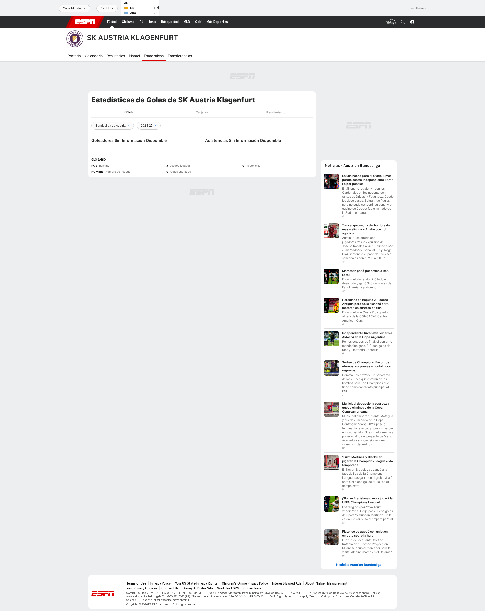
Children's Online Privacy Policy (245, 583)
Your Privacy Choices (141, 588)
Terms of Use (136, 583)
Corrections (252, 588)
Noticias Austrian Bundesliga (358, 565)
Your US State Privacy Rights (196, 583)
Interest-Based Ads (286, 583)
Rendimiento (275, 112)
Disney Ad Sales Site (198, 588)
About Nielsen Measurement (326, 583)
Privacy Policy (160, 583)
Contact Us (170, 588)
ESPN (85, 22)
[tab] (128, 112)
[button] (403, 22)
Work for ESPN (228, 588)
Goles (128, 112)
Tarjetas (202, 112)
